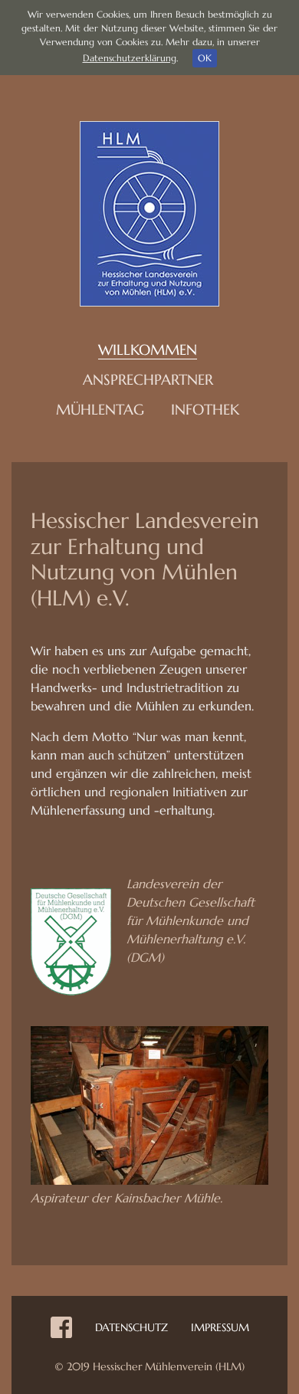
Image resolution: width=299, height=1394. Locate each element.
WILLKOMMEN (147, 349)
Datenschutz (131, 1327)
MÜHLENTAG (100, 409)
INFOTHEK (205, 409)
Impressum (220, 1327)
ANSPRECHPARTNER (148, 379)
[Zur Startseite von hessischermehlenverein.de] (149, 212)
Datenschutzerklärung (129, 58)
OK (205, 58)
